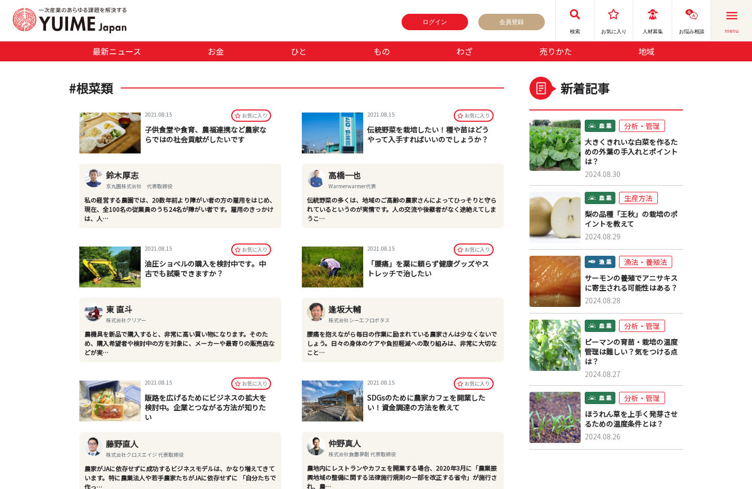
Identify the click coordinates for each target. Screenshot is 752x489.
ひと (299, 51)
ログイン (435, 22)
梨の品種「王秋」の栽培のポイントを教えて (631, 219)
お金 (216, 51)
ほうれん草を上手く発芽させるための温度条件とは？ (631, 419)
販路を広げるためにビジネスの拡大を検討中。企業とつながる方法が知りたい (206, 407)
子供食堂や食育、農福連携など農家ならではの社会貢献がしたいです (206, 134)
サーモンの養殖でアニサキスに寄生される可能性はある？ (631, 283)
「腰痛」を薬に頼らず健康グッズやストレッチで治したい (428, 268)
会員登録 (511, 22)
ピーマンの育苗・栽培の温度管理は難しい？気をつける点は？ (631, 351)
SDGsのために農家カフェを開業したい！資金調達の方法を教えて (426, 402)
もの (381, 51)
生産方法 (638, 198)
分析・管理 (642, 126)
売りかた (555, 51)
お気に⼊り (255, 115)
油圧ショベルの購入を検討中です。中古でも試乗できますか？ (205, 268)
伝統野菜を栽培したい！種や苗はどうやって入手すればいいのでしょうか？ (428, 134)
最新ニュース (117, 51)
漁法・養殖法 (645, 262)
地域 (646, 51)
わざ (464, 51)
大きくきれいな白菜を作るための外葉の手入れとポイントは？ (631, 151)
